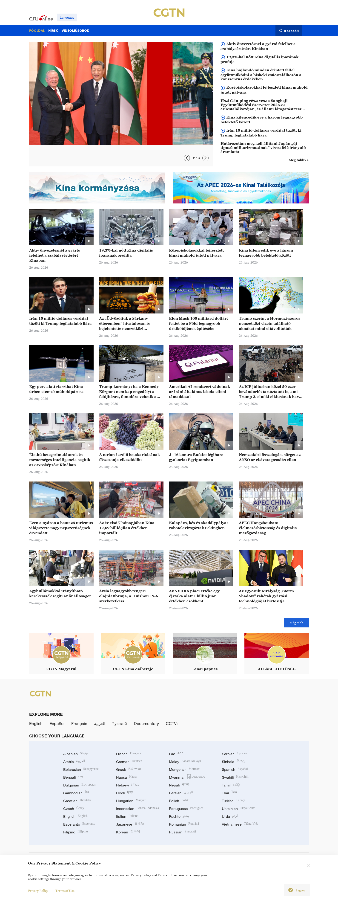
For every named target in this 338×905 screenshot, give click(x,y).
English (36, 723)
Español (56, 723)
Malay (185, 761)
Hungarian (131, 800)
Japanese (130, 824)
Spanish (235, 769)
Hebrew (127, 785)
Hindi (124, 793)
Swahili (235, 777)
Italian (127, 816)
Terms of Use (64, 891)
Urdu (230, 816)
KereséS (291, 31)
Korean (128, 832)
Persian (181, 793)
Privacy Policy (38, 891)
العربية (99, 723)
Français (79, 723)
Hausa (126, 777)
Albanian (75, 753)
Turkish (233, 800)
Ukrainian (238, 808)
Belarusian (80, 769)
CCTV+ (172, 723)
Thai (229, 793)
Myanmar (187, 777)
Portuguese (186, 808)
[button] (187, 158)
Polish (179, 800)
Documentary (146, 723)
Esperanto (79, 824)
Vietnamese (240, 824)
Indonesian (137, 808)
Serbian (234, 753)
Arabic (74, 761)
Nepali (179, 785)
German (129, 761)
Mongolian (184, 769)
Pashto (179, 816)
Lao (176, 753)
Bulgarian (79, 785)
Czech (73, 808)
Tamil (231, 785)
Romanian (184, 824)
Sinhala (233, 761)
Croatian (77, 800)
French (128, 753)
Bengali (73, 777)
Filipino (75, 832)
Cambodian (76, 793)
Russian (182, 832)
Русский (119, 723)
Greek (128, 769)
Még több (296, 623)
